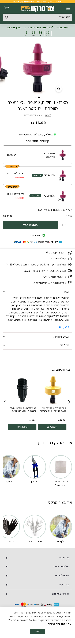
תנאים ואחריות (61, 336)
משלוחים (64, 345)
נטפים (48, 115)
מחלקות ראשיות (61, 566)
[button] (39, 97)
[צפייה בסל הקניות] (6, 8)
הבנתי (37, 631)
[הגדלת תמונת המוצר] (58, 89)
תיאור (66, 291)
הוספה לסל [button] (52, 426)
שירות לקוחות (62, 575)
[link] (52, 402)
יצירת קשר (63, 584)
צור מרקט (64, 557)
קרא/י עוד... (62, 327)
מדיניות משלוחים (60, 593)
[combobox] (37, 17)
